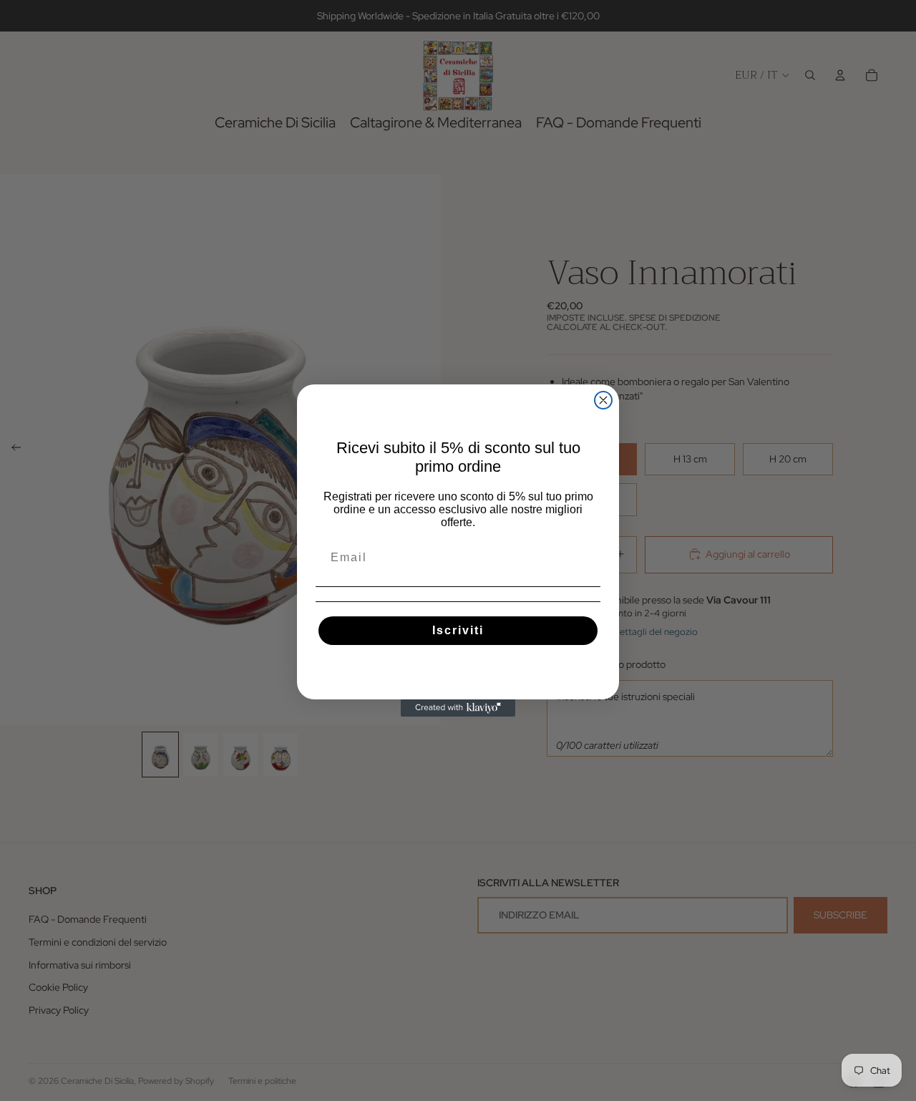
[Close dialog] (603, 400)
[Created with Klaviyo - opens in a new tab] (458, 708)
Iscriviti (458, 630)
